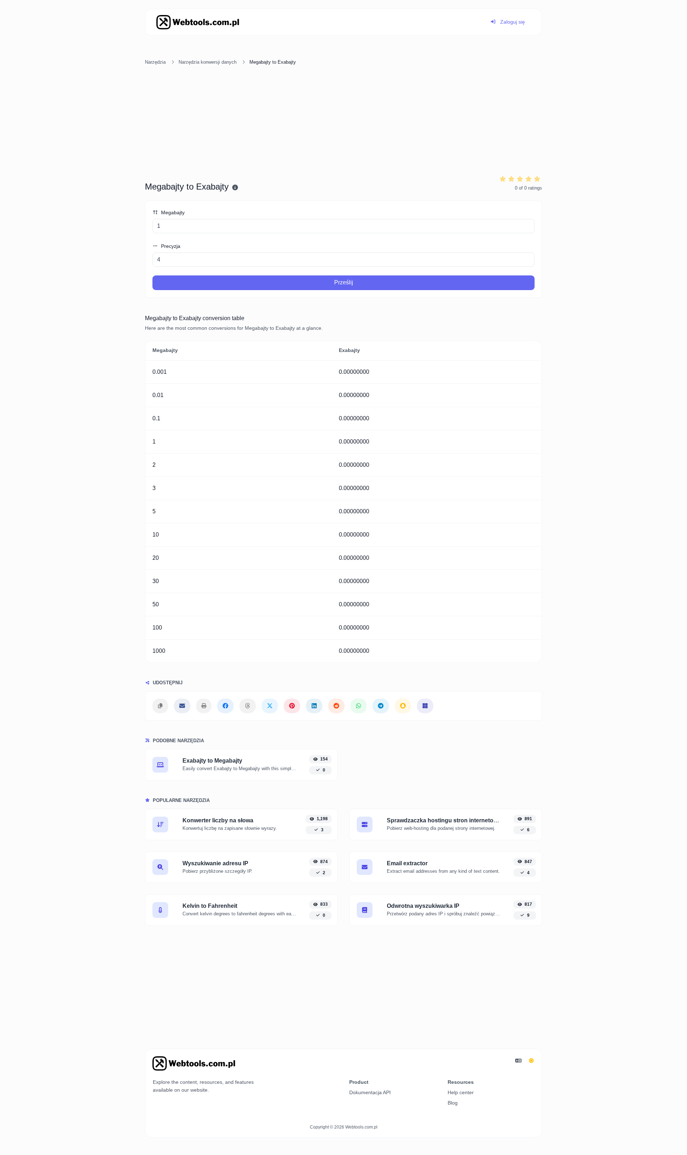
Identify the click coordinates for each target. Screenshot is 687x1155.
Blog (453, 1103)
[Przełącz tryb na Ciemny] (531, 1061)
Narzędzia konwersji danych (208, 62)
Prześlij (343, 282)
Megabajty (172, 212)
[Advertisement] (343, 121)
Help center (461, 1092)
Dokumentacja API (370, 1092)
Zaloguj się (512, 22)
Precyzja (170, 246)
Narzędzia (155, 62)
